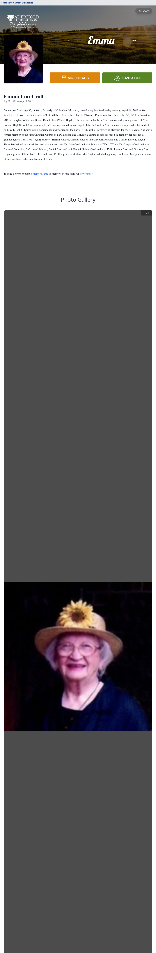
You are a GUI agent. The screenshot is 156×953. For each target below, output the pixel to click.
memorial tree (40, 173)
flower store (86, 173)
